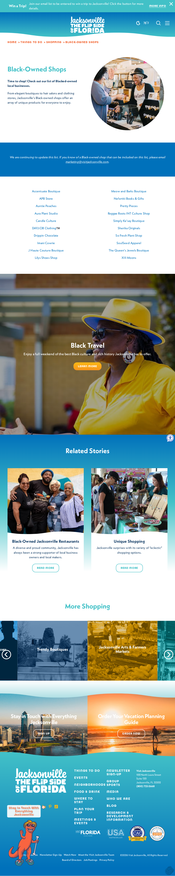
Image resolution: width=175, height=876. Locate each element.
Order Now (131, 733)
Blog (112, 806)
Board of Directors (72, 859)
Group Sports (113, 783)
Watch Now (70, 854)
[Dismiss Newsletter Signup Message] (43, 807)
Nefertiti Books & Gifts (129, 198)
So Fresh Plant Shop (129, 235)
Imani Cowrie (46, 243)
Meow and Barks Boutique (128, 191)
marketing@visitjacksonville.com (87, 162)
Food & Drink (87, 792)
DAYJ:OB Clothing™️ (46, 228)
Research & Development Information (120, 816)
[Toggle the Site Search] (158, 22)
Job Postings (90, 859)
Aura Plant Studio (46, 213)
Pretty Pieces (129, 206)
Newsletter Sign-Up (118, 772)
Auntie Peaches (46, 206)
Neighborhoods (87, 785)
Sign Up (44, 733)
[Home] (87, 26)
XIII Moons (129, 258)
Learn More (87, 366)
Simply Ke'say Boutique (129, 221)
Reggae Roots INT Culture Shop (129, 213)
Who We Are (118, 799)
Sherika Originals (129, 228)
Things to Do (87, 771)
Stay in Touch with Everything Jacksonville (24, 811)
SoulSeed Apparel (129, 243)
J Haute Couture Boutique (46, 250)
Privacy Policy (106, 859)
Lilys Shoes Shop (46, 258)
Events (81, 778)
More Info (157, 6)
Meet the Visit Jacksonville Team (96, 854)
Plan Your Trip (84, 811)
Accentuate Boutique (46, 191)
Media (113, 792)
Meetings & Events (85, 821)
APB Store (46, 198)
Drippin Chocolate (46, 235)
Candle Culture (46, 221)
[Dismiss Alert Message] (171, 4)
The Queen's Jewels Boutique (129, 250)
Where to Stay (83, 800)
